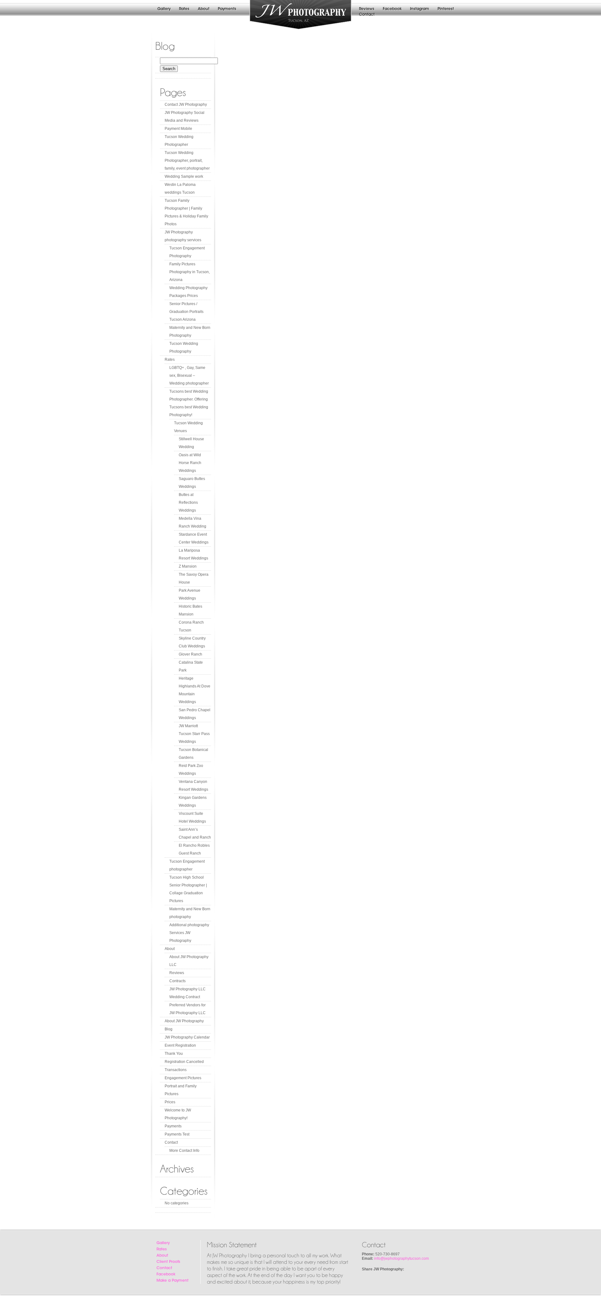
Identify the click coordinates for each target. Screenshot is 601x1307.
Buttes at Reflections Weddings (188, 503)
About (203, 9)
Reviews (366, 9)
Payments (227, 9)
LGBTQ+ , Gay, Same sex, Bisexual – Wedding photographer (189, 375)
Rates (184, 9)
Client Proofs (168, 1262)
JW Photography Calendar (187, 1037)
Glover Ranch (190, 654)
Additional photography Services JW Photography (189, 933)
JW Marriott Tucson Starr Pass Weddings (194, 734)
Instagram (419, 9)
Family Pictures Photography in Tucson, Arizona (189, 272)
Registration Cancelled (184, 1061)
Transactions (176, 1070)
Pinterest (446, 9)
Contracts (177, 981)
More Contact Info (184, 1150)
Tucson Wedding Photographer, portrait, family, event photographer (187, 161)
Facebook (392, 9)
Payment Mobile (178, 128)
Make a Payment (172, 1281)
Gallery (164, 9)
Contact (367, 15)
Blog (168, 1029)
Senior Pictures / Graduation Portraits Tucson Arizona (186, 312)
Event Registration (180, 1045)
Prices (170, 1102)
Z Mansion (188, 566)
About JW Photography (184, 1021)
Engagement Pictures (183, 1078)
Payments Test (177, 1134)
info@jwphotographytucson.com (401, 1258)
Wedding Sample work (184, 176)
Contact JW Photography (186, 104)
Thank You (174, 1053)
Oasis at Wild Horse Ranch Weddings (190, 463)
